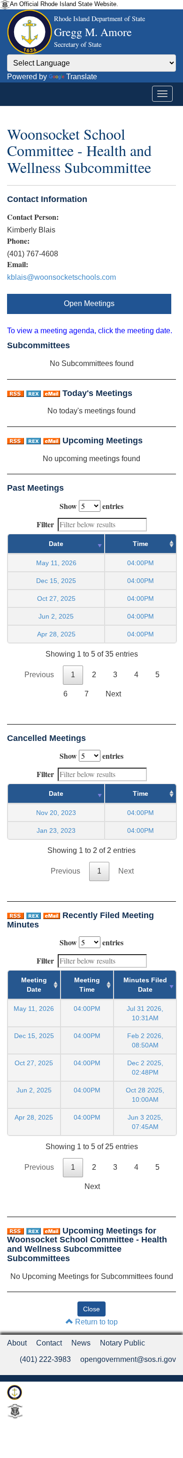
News (81, 1343)
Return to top (95, 1322)
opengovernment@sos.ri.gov (128, 1359)
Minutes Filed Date (145, 984)
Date (56, 543)
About (17, 1343)
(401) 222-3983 (45, 1359)
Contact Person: (33, 217)
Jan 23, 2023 (56, 830)
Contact (49, 1343)
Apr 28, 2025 (56, 634)
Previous (39, 675)
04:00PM (87, 1008)
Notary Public (122, 1343)
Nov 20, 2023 (56, 812)
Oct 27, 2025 (56, 598)
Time (140, 543)
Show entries (91, 506)
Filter (45, 524)
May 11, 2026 (56, 563)
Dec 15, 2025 (56, 580)
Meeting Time (87, 984)
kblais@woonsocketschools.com (61, 277)
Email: (17, 264)
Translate (81, 77)
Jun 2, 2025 (56, 616)
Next (113, 694)
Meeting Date (34, 984)
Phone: (18, 241)
